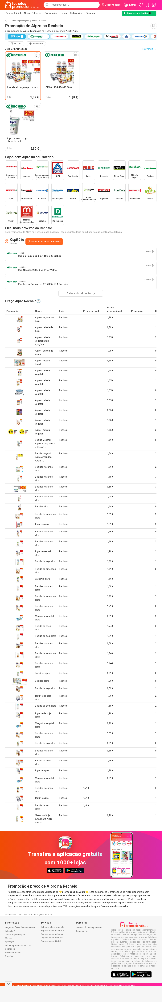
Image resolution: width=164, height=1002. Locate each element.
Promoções (51, 13)
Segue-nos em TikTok (51, 941)
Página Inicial (13, 13)
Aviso (70, 985)
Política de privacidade (105, 985)
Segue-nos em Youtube (51, 937)
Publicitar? (10, 931)
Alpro (34, 21)
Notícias (9, 956)
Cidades (90, 13)
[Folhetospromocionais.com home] (22, 5)
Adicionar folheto (13, 952)
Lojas (64, 13)
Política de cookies (126, 985)
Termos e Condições (84, 985)
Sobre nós (10, 949)
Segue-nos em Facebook (52, 930)
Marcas (8, 938)
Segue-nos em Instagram (52, 934)
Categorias (76, 13)
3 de (16, 48)
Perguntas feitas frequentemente (20, 927)
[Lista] (153, 4)
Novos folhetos (32, 13)
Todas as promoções (19, 21)
